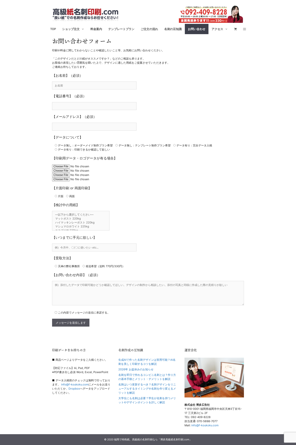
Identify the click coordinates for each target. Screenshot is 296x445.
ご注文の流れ (149, 29)
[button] (244, 29)
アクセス (217, 29)
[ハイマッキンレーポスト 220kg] (81, 223)
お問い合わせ (196, 29)
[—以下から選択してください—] (81, 215)
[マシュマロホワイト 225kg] (81, 227)
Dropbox (74, 388)
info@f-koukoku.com (74, 384)
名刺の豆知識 (173, 29)
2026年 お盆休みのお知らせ (135, 369)
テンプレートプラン (121, 29)
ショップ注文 (71, 29)
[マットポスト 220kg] (81, 219)
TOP (53, 29)
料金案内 (96, 29)
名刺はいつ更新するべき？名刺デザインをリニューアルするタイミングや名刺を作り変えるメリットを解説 (147, 388)
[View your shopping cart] (235, 29)
